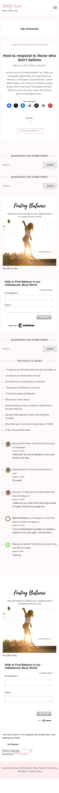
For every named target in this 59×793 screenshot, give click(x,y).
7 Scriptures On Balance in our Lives (22, 388)
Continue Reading (28, 131)
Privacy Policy (35, 771)
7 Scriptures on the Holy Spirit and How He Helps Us (30, 370)
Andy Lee (11, 5)
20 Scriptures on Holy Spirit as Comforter (25, 382)
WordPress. (23, 771)
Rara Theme (39, 768)
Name (8, 305)
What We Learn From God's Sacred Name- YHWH (29, 424)
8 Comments (40, 66)
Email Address (12, 293)
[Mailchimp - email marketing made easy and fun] (21, 324)
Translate (23, 754)
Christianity (17, 45)
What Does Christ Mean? (17, 400)
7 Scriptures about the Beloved (20, 394)
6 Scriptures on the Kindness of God (22, 376)
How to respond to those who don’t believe (29, 58)
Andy (31, 66)
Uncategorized (40, 45)
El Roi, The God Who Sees (17, 430)
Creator (28, 45)
